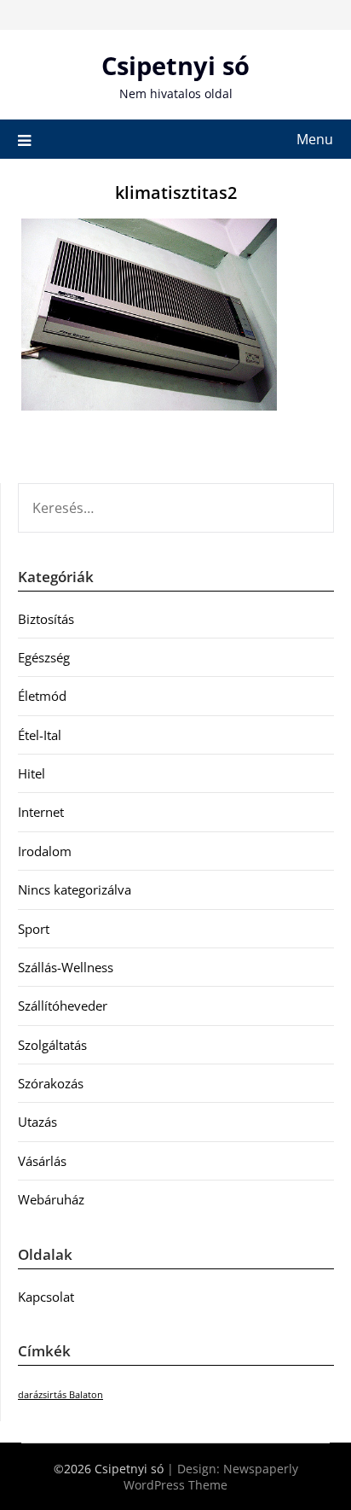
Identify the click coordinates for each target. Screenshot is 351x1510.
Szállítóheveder (62, 1005)
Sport (33, 928)
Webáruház (51, 1199)
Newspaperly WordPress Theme (211, 1476)
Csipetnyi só (175, 65)
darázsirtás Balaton (60, 1395)
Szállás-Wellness (65, 967)
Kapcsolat (46, 1296)
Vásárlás (42, 1160)
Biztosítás (46, 618)
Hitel (31, 773)
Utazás (37, 1121)
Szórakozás (50, 1083)
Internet (41, 811)
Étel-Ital (39, 734)
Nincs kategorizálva (74, 889)
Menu (314, 139)
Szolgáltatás (52, 1044)
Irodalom (45, 851)
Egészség (44, 657)
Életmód (42, 695)
